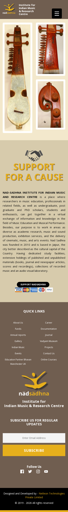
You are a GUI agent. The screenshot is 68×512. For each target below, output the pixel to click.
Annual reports (18, 335)
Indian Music (18, 347)
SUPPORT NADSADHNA (33, 284)
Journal (48, 335)
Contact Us (48, 353)
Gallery (18, 341)
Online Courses (49, 359)
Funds (18, 328)
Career (48, 322)
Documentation (49, 328)
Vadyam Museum (48, 341)
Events (18, 353)
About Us (18, 322)
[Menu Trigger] (57, 13)
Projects (49, 347)
